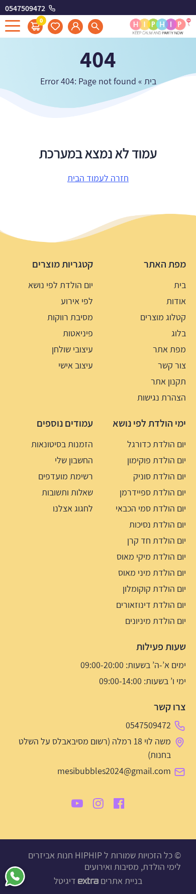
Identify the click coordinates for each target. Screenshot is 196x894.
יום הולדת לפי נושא (60, 285)
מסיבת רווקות (70, 317)
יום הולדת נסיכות (157, 524)
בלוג (178, 333)
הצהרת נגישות (161, 397)
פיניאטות (78, 333)
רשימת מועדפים (65, 476)
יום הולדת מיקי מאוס (151, 556)
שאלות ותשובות (67, 492)
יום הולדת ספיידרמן (153, 492)
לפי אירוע (77, 301)
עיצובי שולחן (72, 349)
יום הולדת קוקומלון (154, 588)
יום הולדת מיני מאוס (152, 572)
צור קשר (172, 365)
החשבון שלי (74, 460)
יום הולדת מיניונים (155, 620)
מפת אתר (169, 349)
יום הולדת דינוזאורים (151, 604)
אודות (176, 301)
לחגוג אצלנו (73, 508)
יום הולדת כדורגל (156, 444)
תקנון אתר (168, 381)
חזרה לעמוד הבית (98, 178)
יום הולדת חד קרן (156, 540)
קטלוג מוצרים (163, 317)
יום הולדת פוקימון (156, 460)
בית (150, 81)
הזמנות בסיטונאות (62, 444)
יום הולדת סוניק (159, 476)
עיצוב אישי (75, 365)
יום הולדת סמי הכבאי (151, 508)
